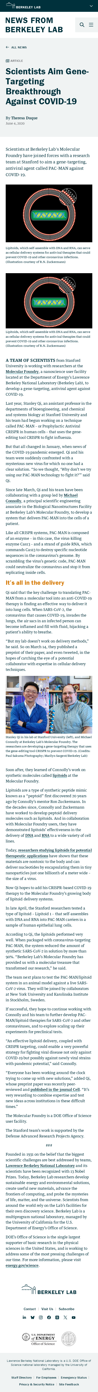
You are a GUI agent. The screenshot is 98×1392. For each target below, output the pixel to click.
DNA (29, 835)
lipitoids (60, 775)
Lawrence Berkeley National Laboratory (40, 1165)
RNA (45, 835)
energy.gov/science (22, 1265)
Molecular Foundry (22, 371)
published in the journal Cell (55, 1089)
